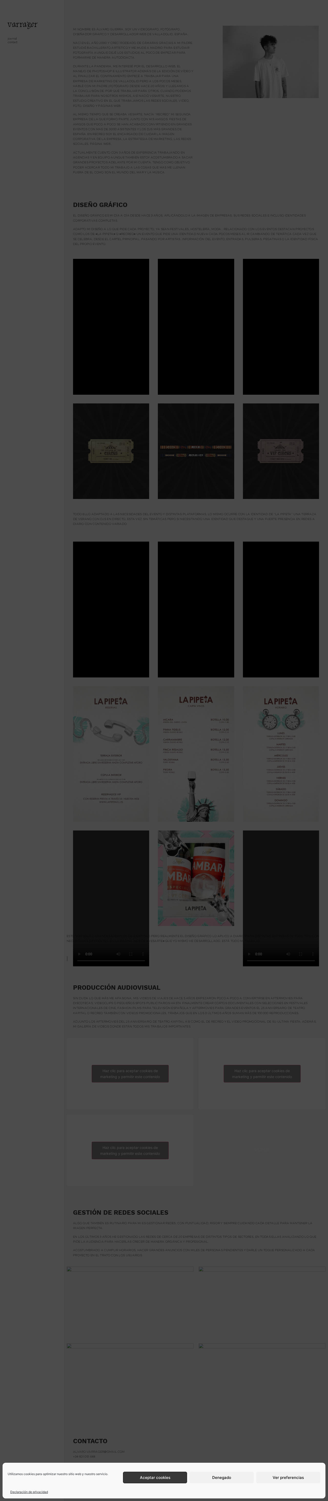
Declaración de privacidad (29, 1492)
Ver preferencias (288, 1477)
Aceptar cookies (155, 1477)
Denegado (221, 1477)
